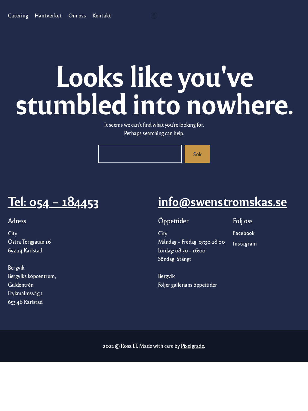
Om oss (77, 15)
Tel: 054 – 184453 (53, 201)
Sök (197, 153)
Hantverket (48, 15)
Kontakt (101, 15)
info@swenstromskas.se (222, 201)
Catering (18, 15)
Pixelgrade (192, 345)
